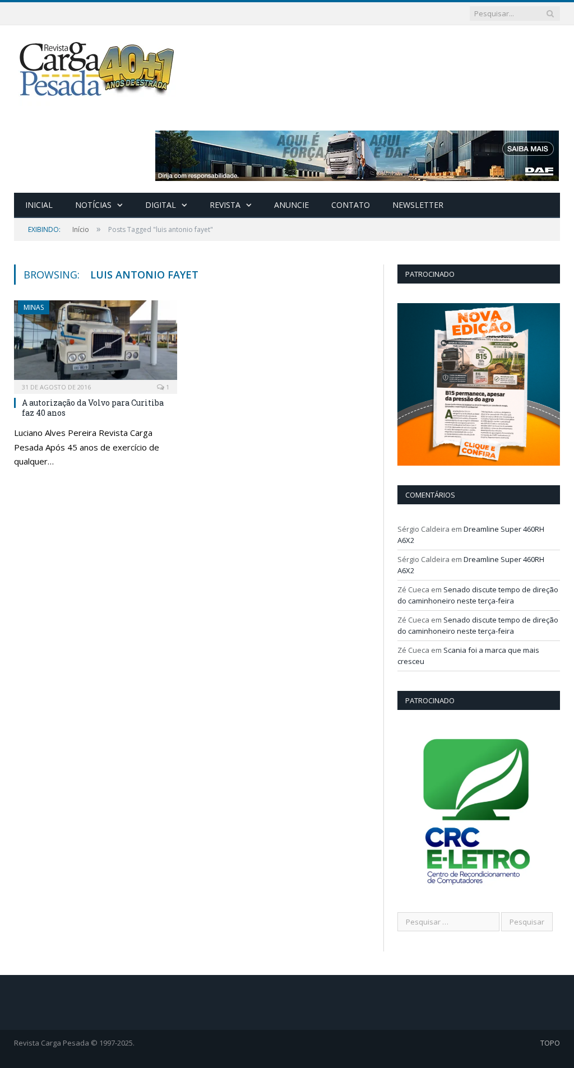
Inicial (39, 204)
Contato (350, 204)
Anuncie (291, 204)
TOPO (550, 1043)
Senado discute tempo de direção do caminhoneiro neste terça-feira (477, 595)
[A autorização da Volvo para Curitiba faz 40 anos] (95, 343)
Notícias (93, 204)
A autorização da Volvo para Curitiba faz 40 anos (93, 407)
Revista (225, 204)
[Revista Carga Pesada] (98, 68)
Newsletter (417, 204)
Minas (34, 307)
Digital (160, 204)
